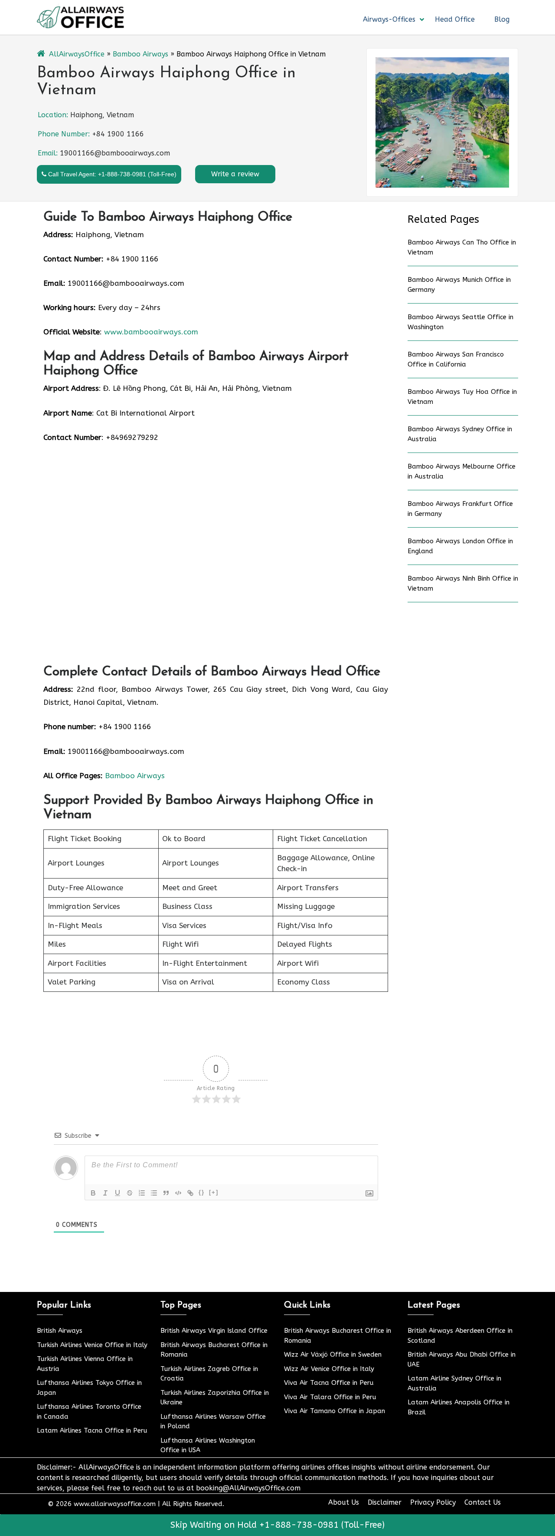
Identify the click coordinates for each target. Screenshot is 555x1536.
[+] (214, 1192)
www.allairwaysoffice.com (115, 1504)
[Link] (190, 1193)
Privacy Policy (433, 1502)
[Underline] (117, 1193)
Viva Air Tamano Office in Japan (334, 1411)
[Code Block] (178, 1193)
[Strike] (130, 1193)
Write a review (235, 174)
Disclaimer (385, 1502)
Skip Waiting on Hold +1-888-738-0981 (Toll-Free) (277, 1525)
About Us (343, 1502)
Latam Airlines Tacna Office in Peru (92, 1430)
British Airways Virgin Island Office (214, 1331)
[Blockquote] (166, 1193)
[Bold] (93, 1193)
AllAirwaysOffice (76, 54)
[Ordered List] (142, 1193)
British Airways (59, 1331)
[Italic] (105, 1193)
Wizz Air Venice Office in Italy (329, 1369)
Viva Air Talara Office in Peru (330, 1397)
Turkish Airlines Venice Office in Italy (92, 1345)
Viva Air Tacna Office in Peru (329, 1383)
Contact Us (482, 1502)
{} (202, 1192)
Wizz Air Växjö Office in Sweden (333, 1354)
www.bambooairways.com (151, 331)
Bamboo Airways (140, 54)
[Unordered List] (154, 1193)
